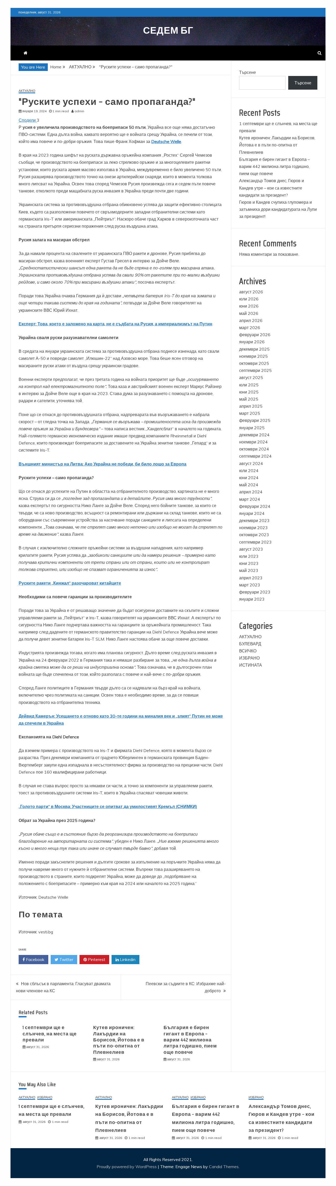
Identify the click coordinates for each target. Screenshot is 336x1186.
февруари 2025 (254, 420)
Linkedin (127, 959)
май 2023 (248, 570)
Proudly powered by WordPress (127, 1166)
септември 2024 (255, 456)
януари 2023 (252, 599)
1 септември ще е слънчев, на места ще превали (50, 1034)
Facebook (34, 959)
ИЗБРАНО (249, 658)
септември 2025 (255, 370)
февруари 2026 (254, 334)
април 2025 (250, 406)
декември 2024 (254, 434)
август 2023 (251, 549)
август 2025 (251, 377)
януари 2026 (252, 341)
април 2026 (250, 320)
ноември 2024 (253, 441)
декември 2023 (254, 520)
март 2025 (249, 413)
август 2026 (251, 291)
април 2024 (250, 491)
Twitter (65, 959)
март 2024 (249, 499)
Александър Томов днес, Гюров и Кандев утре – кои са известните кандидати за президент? (271, 187)
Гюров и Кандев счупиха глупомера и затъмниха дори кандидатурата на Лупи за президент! (278, 209)
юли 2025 (249, 384)
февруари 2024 (254, 506)
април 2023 (250, 577)
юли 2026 (249, 298)
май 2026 (248, 313)
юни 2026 (249, 306)
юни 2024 (249, 477)
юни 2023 (249, 563)
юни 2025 (249, 392)
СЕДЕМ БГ (168, 30)
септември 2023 (255, 542)
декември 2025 (254, 349)
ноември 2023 (253, 527)
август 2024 (251, 463)
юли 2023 (249, 556)
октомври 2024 (254, 449)
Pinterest (96, 959)
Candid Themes (224, 1166)
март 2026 (249, 327)
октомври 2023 (254, 534)
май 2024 (248, 484)
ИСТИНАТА (250, 665)
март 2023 (249, 584)
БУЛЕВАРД (250, 643)
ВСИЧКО (247, 650)
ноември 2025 (253, 356)
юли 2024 (249, 470)
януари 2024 (252, 513)
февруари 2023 (254, 592)
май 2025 (248, 399)
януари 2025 (252, 427)
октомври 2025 (254, 363)
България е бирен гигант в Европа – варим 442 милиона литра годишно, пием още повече (190, 1040)
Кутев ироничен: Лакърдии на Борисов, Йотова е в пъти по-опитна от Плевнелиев (118, 1040)
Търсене (247, 72)
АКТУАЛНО (27, 91)
